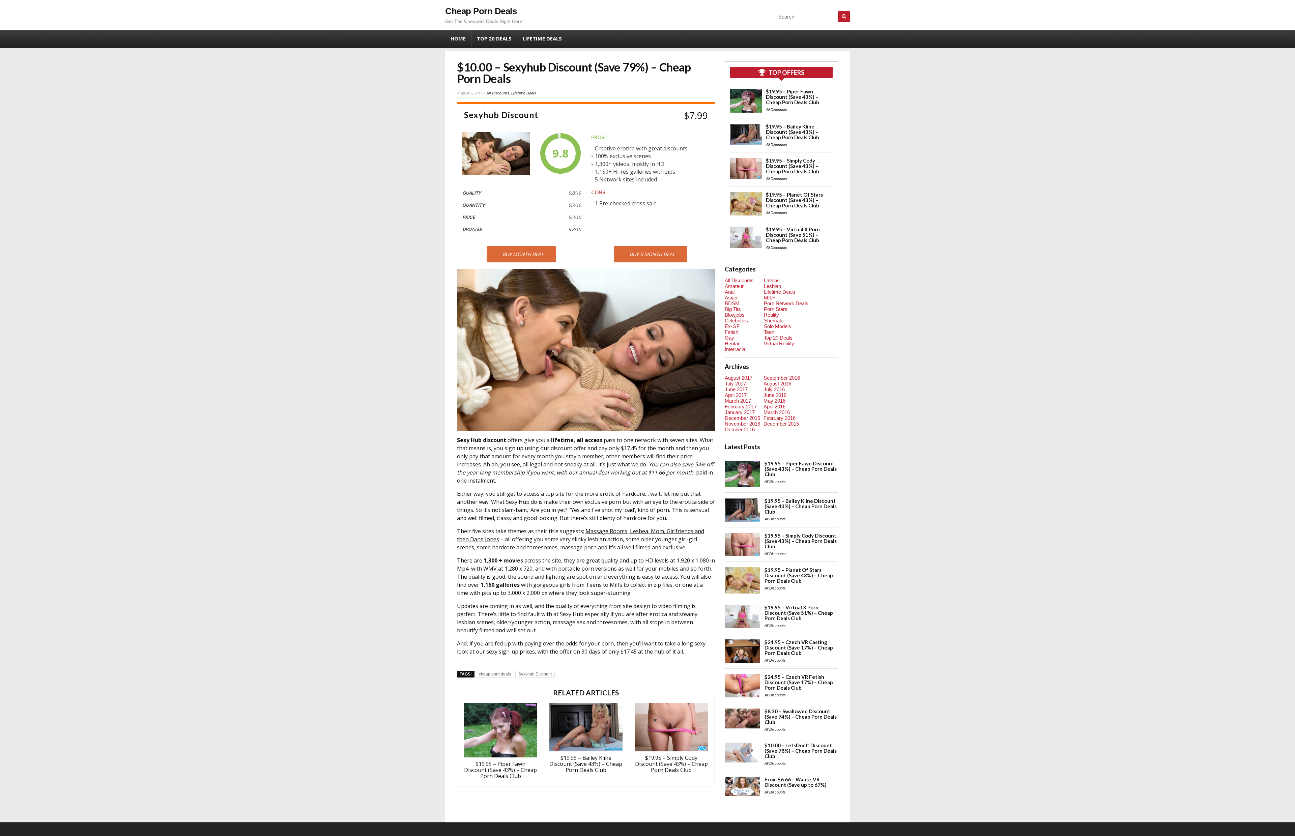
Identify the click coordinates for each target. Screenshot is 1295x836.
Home (458, 38)
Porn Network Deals (786, 303)
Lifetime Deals (542, 38)
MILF (769, 297)
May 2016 (774, 401)
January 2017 (740, 412)
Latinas (772, 280)
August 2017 (738, 378)
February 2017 (741, 406)
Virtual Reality (779, 343)
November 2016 (742, 424)
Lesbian (772, 286)
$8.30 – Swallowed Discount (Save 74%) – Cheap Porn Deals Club (801, 716)
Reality (771, 315)
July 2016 (774, 389)
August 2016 (777, 383)
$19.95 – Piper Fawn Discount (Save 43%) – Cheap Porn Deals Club (500, 770)
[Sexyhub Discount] (496, 153)
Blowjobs (735, 315)
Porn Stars (775, 309)
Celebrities (736, 320)
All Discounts (497, 92)
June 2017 (736, 389)
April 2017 (736, 395)
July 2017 (735, 383)
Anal (730, 292)
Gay (729, 338)
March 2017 (738, 401)
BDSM (732, 303)
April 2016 (774, 406)
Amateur (734, 286)
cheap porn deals (495, 674)
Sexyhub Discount (535, 674)
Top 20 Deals (494, 38)
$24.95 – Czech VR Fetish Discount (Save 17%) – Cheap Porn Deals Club (799, 682)
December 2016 (742, 418)
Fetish (731, 332)
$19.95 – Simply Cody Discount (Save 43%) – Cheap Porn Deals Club (671, 764)
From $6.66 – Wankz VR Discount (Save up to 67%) (796, 782)
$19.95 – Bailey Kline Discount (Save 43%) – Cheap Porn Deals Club (585, 764)
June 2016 (775, 395)
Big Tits (733, 309)
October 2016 (740, 429)
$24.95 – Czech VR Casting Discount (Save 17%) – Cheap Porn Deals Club (799, 647)
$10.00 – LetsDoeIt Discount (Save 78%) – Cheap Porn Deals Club (801, 750)
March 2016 (777, 412)
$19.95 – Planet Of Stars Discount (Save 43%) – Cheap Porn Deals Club (794, 200)
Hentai (732, 343)
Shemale (773, 320)
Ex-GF (732, 326)
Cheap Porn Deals (481, 11)
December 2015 (781, 424)
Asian (731, 297)
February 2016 (780, 418)
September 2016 (782, 378)
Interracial (735, 349)
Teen (769, 332)
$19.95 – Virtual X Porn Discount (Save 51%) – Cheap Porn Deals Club (793, 234)
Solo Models (777, 326)
